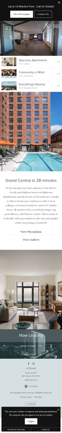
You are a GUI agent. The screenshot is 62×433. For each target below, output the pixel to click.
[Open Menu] (56, 26)
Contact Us (46, 429)
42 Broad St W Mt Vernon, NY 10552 (31, 374)
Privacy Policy (26, 397)
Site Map (38, 397)
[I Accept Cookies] (58, 410)
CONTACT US (28, 354)
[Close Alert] (59, 3)
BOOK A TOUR (28, 346)
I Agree (31, 421)
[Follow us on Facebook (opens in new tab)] (28, 363)
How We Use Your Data (16, 429)
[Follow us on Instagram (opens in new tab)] (33, 363)
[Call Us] (48, 26)
